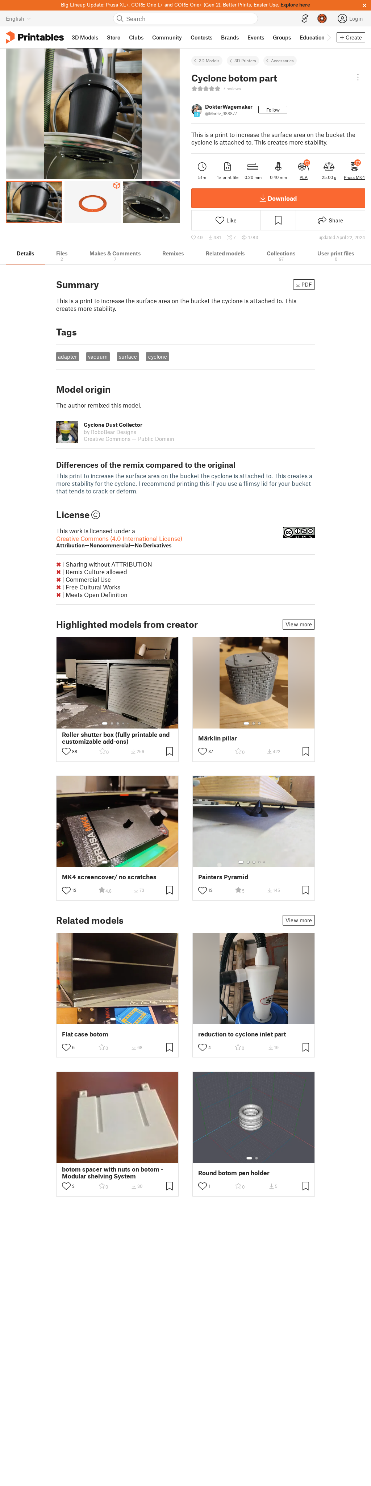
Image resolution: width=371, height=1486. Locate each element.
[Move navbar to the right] (328, 37)
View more (298, 624)
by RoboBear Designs (110, 432)
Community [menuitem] (167, 37)
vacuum (98, 356)
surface (128, 356)
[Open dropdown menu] (358, 77)
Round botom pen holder (234, 1172)
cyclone (157, 356)
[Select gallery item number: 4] (123, 723)
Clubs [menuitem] (136, 37)
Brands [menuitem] (230, 37)
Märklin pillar (217, 738)
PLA (304, 177)
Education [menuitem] (312, 37)
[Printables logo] (35, 37)
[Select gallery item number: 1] (105, 723)
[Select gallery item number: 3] (117, 723)
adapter (67, 356)
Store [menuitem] (113, 37)
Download (282, 198)
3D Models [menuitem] (85, 37)
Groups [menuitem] (282, 37)
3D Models (209, 60)
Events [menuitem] (255, 37)
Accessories (282, 60)
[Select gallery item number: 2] (112, 723)
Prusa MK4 (354, 177)
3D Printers (245, 60)
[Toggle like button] (66, 751)
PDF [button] (306, 284)
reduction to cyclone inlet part (242, 1034)
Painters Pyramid (223, 876)
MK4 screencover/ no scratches (109, 876)
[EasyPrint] (305, 18)
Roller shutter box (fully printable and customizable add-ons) (116, 738)
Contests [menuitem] (201, 37)
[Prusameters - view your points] (322, 18)
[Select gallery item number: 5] (128, 723)
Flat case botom (85, 1034)
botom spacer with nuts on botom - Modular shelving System (112, 1173)
